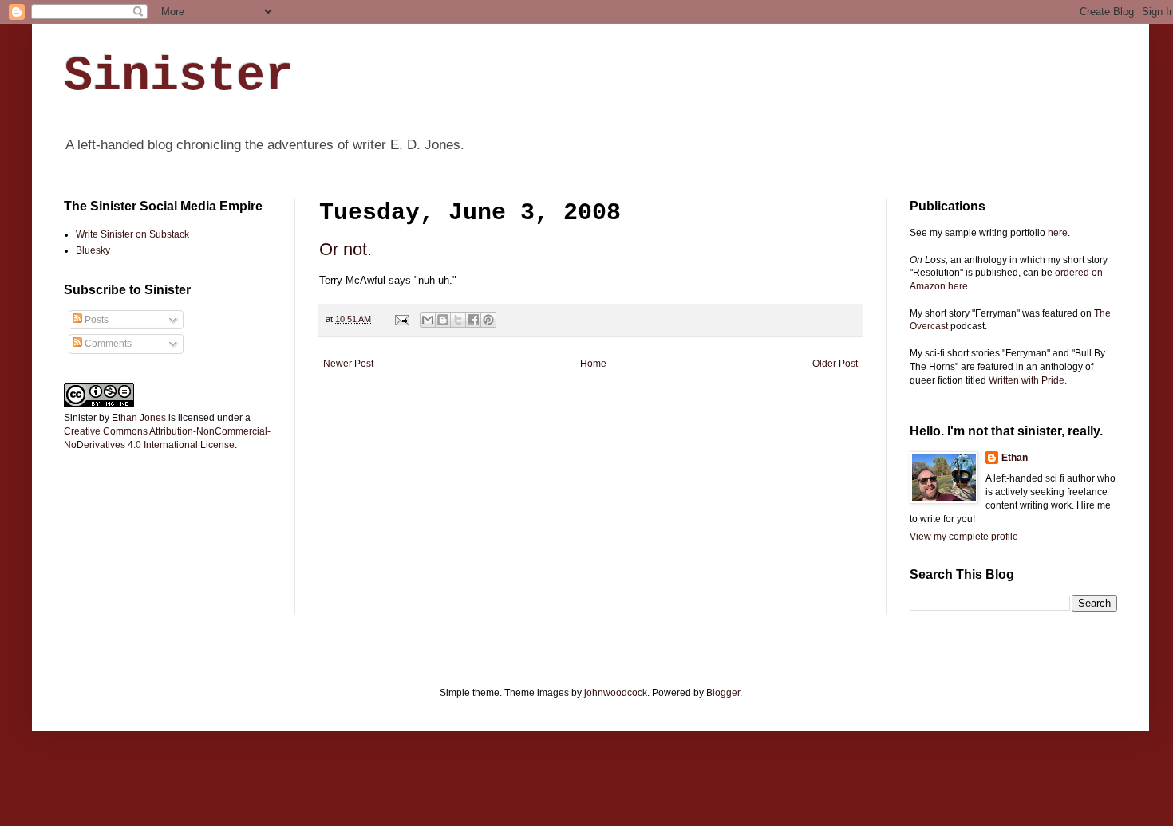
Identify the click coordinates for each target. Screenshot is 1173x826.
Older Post (835, 363)
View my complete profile (964, 536)
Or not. (345, 249)
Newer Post (348, 363)
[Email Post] (401, 319)
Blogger (723, 692)
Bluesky (93, 250)
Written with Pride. (1028, 380)
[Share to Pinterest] (488, 320)
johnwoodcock (615, 692)
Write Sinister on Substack (132, 234)
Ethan (1014, 457)
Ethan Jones (139, 417)
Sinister (179, 76)
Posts (95, 319)
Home (593, 363)
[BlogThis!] (443, 320)
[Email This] (428, 320)
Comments (107, 343)
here (1058, 232)
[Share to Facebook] (473, 320)
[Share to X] (458, 320)
